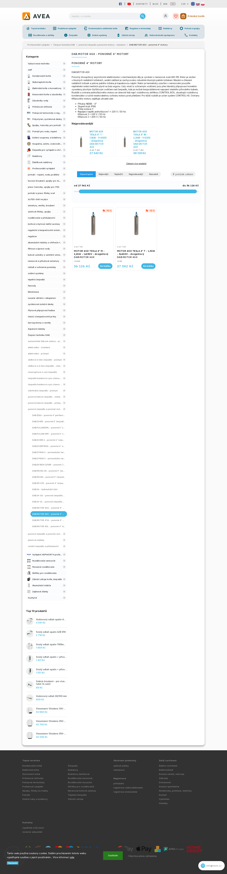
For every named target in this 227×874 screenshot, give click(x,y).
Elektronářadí (166, 770)
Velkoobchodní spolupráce (159, 35)
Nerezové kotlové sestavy (82, 791)
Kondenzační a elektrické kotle (100, 28)
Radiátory (165, 28)
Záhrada (163, 778)
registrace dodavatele (125, 792)
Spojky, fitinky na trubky (35, 791)
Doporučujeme (86, 174)
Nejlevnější (104, 174)
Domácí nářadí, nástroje (171, 774)
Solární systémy (97, 35)
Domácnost (165, 782)
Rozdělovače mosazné (80, 782)
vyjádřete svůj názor (33, 828)
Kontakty (142, 4)
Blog (155, 4)
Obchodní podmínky (125, 760)
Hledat (142, 16)
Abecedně (153, 174)
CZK (183, 4)
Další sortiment (168, 760)
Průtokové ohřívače (32, 778)
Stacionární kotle (31, 774)
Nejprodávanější (136, 174)
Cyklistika (164, 799)
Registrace (120, 778)
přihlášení (119, 783)
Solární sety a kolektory (35, 799)
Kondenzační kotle (32, 766)
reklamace (119, 770)
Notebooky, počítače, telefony (175, 791)
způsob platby (121, 766)
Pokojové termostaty (33, 782)
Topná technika (35, 28)
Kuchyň (163, 795)
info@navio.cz (212, 865)
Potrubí (26, 795)
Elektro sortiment (168, 766)
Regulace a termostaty (138, 28)
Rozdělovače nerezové (80, 778)
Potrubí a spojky (190, 28)
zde (72, 857)
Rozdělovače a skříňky (41, 35)
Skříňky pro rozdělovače (81, 786)
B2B (165, 4)
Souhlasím (113, 855)
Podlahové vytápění (64, 28)
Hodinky (163, 803)
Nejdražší (118, 174)
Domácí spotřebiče (169, 786)
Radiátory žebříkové (79, 774)
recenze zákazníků (32, 832)
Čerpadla (71, 35)
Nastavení (12, 863)
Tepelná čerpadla (77, 795)
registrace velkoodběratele (128, 788)
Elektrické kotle (30, 770)
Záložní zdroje (126, 35)
